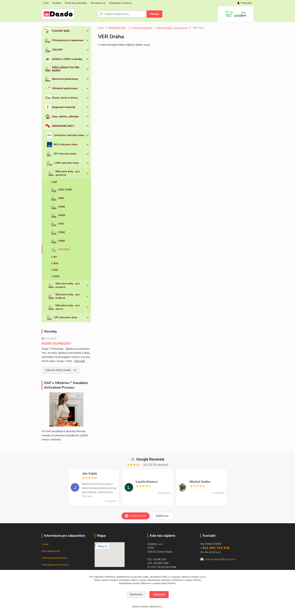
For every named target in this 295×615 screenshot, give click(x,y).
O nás (46, 3)
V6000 (61, 215)
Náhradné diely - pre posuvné (67, 285)
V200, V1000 (65, 189)
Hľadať (154, 14)
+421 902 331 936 (215, 548)
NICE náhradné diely (66, 144)
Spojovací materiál (63, 107)
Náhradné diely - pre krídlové (67, 296)
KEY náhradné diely (65, 153)
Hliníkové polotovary (65, 88)
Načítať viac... (163, 515)
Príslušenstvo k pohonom (67, 40)
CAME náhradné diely (66, 163)
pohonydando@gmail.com (220, 559)
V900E (61, 240)
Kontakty (56, 3)
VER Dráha (64, 249)
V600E (61, 206)
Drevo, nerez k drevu (65, 97)
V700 (61, 223)
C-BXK (54, 263)
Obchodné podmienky (76, 3)
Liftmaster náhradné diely (69, 135)
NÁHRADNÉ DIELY (63, 126)
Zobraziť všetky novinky (58, 370)
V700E (61, 232)
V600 (61, 198)
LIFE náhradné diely (65, 317)
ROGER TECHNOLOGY (56, 343)
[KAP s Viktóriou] (66, 409)
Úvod (100, 27)
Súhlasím (159, 594)
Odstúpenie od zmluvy (120, 3)
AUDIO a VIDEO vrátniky (67, 59)
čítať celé (79, 361)
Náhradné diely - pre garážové (67, 173)
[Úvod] (68, 14)
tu (161, 606)
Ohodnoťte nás (138, 515)
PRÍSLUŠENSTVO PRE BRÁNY (65, 69)
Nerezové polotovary (65, 79)
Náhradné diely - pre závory (67, 307)
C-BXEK (55, 276)
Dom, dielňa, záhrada (65, 116)
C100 (54, 182)
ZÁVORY (57, 49)
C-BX (54, 257)
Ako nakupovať (97, 3)
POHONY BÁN (60, 31)
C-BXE (54, 270)
